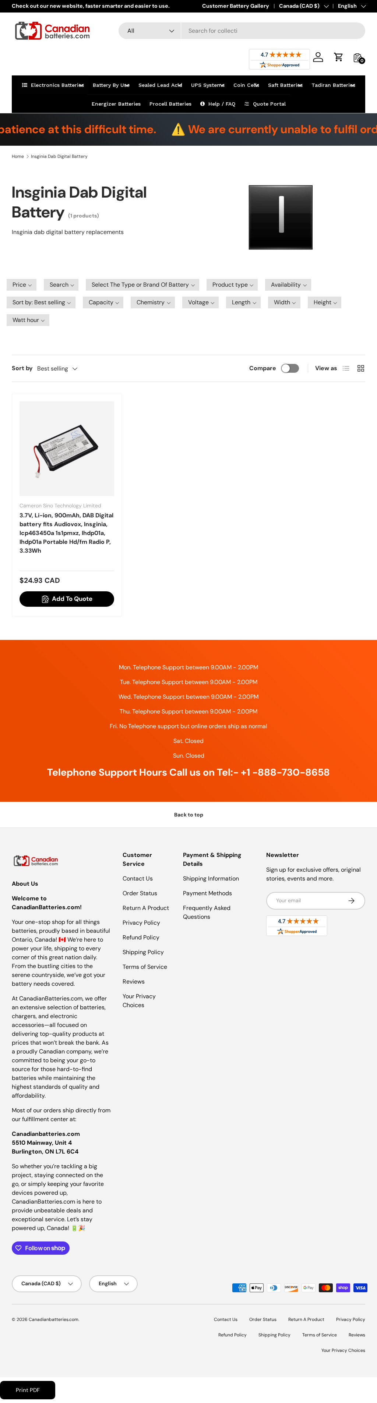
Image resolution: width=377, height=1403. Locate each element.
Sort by (22, 368)
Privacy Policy (141, 923)
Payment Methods (207, 893)
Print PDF (28, 1390)
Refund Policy (141, 937)
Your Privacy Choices (343, 1350)
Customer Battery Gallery (235, 6)
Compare (262, 368)
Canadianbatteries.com (53, 1319)
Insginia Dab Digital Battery (59, 156)
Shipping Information (211, 878)
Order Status (140, 893)
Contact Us (138, 878)
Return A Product (146, 908)
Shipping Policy (143, 952)
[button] (339, 57)
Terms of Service (145, 967)
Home (18, 156)
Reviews (134, 981)
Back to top (188, 814)
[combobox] (242, 30)
